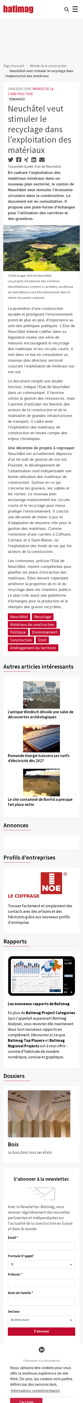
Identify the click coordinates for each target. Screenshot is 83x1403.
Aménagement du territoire (33, 647)
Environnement (45, 632)
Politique (18, 632)
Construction (21, 640)
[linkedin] (41, 1350)
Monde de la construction (48, 66)
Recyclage (42, 616)
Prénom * (15, 1274)
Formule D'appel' (21, 1256)
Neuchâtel (19, 616)
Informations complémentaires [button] (35, 1391)
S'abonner (41, 1331)
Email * (13, 1237)
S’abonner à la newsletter (41, 1361)
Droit (42, 640)
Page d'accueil (13, 66)
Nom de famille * (20, 1293)
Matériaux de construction (32, 624)
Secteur (14, 1311)
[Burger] (75, 9)
